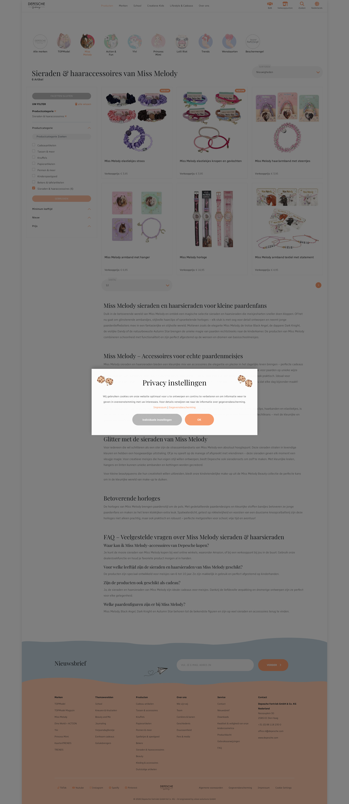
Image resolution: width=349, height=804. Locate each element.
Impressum (160, 407)
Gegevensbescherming (182, 407)
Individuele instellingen (157, 419)
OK (199, 419)
